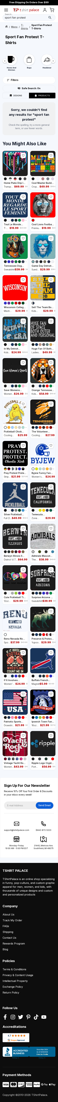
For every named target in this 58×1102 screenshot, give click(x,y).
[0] (51, 10)
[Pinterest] (28, 1017)
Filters (14, 80)
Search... (9, 14)
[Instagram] (12, 1017)
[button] (23, 155)
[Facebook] (5, 1017)
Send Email (44, 805)
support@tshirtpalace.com (16, 830)
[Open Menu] (6, 10)
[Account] (44, 10)
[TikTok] (36, 1017)
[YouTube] (43, 1017)
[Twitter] (20, 1017)
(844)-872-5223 (43, 830)
